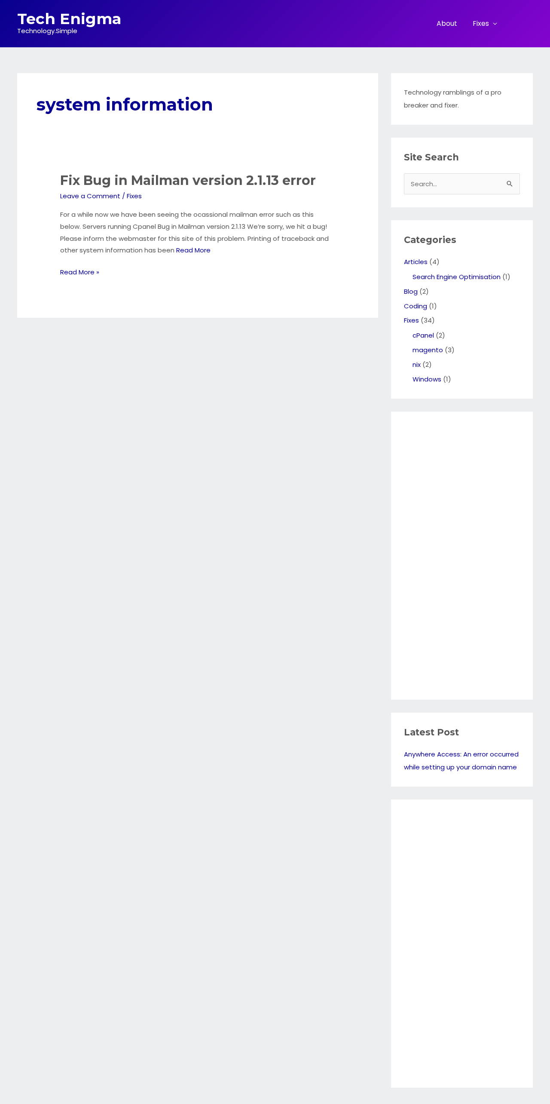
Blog (411, 291)
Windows (426, 379)
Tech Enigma (69, 18)
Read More (193, 250)
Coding (415, 306)
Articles (416, 261)
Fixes (481, 23)
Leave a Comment (90, 195)
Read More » (79, 272)
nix (416, 364)
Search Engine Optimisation (456, 276)
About (447, 23)
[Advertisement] (438, 553)
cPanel (423, 335)
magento (427, 349)
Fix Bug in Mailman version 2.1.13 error (188, 180)
